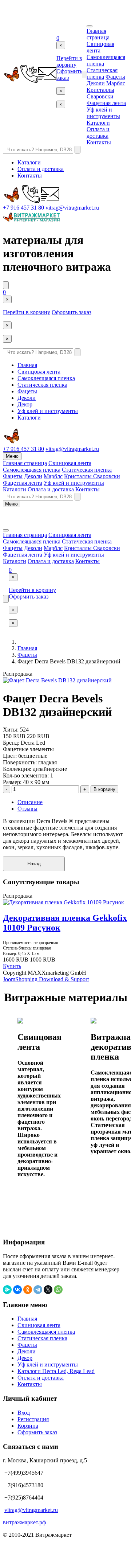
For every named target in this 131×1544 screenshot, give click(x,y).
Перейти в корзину (69, 61)
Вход (23, 1413)
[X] (48, 1289)
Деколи (96, 83)
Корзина (27, 1426)
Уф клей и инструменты (103, 112)
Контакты (99, 142)
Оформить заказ (71, 312)
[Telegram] (37, 1289)
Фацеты (115, 77)
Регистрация (33, 1419)
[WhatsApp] (58, 1289)
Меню (12, 456)
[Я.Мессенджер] (7, 1289)
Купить (12, 966)
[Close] (89, 26)
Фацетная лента (106, 103)
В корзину (104, 789)
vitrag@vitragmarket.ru (72, 207)
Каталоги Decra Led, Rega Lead (56, 1371)
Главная (27, 365)
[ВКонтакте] (17, 1289)
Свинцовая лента (38, 372)
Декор (24, 404)
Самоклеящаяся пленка (46, 378)
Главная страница (98, 34)
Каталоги (98, 123)
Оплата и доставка (98, 132)
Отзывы (27, 809)
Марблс (115, 83)
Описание (30, 802)
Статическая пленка (102, 73)
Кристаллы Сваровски (100, 93)
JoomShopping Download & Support (46, 979)
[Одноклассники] (27, 1289)
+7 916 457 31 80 (23, 207)
